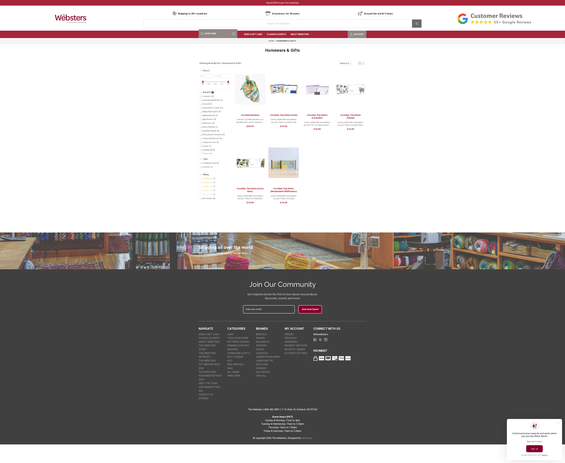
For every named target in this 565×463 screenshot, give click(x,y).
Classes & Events (276, 34)
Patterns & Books (238, 341)
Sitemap (203, 398)
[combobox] (282, 23)
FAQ (201, 390)
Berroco (261, 334)
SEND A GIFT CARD (209, 334)
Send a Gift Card (253, 34)
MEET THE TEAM (208, 383)
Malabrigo (262, 341)
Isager (260, 349)
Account (359, 34)
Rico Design (263, 372)
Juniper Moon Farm (268, 356)
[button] (359, 63)
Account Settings (296, 353)
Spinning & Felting (238, 345)
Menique (261, 368)
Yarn (230, 334)
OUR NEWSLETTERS (209, 387)
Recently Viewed (295, 349)
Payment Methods (296, 345)
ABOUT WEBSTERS (209, 341)
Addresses (291, 341)
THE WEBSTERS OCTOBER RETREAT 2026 (209, 364)
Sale (230, 368)
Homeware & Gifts (238, 353)
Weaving (232, 349)
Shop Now (210, 33)
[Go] (417, 23)
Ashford (261, 345)
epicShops (306, 438)
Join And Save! (310, 309)
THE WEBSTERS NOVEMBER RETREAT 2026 (210, 376)
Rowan (260, 338)
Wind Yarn (233, 375)
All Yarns (233, 372)
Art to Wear (235, 356)
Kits (229, 360)
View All (261, 375)
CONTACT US (206, 394)
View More (250, 92)
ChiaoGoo (262, 353)
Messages (291, 338)
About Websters (300, 34)
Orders (289, 334)
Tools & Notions (237, 338)
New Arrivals (235, 364)
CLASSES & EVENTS (209, 338)
